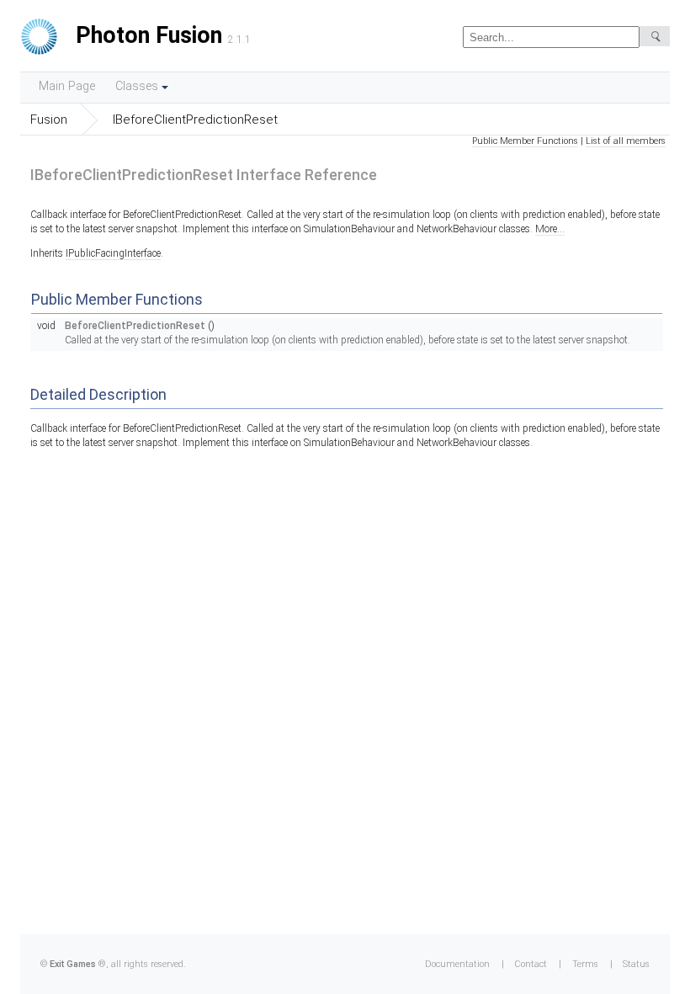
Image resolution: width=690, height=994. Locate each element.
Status (636, 964)
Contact (530, 964)
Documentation (457, 964)
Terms (585, 964)
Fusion (48, 119)
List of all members (626, 141)
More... (550, 229)
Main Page (67, 86)
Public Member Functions (525, 141)
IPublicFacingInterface (113, 253)
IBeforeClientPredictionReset (195, 119)
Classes (136, 86)
